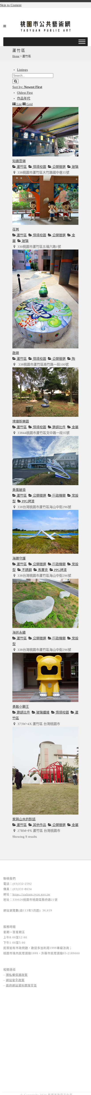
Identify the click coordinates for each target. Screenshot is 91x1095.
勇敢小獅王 (20, 706)
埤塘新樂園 (20, 421)
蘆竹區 (21, 167)
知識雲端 (19, 161)
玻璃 (74, 167)
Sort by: (27, 87)
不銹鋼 (26, 570)
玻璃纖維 (42, 712)
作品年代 (23, 98)
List (19, 104)
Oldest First (25, 92)
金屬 (74, 427)
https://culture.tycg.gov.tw (31, 894)
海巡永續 (19, 632)
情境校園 (39, 167)
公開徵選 (58, 167)
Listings (22, 69)
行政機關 (58, 495)
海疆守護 (19, 558)
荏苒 (15, 229)
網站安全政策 (15, 980)
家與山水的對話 (24, 819)
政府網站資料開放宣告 (21, 985)
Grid (29, 104)
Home (15, 56)
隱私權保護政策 (17, 975)
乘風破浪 (19, 490)
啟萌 (15, 353)
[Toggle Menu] (81, 41)
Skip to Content (10, 5)
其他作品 (39, 825)
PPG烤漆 (27, 501)
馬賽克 (42, 570)
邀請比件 (58, 427)
